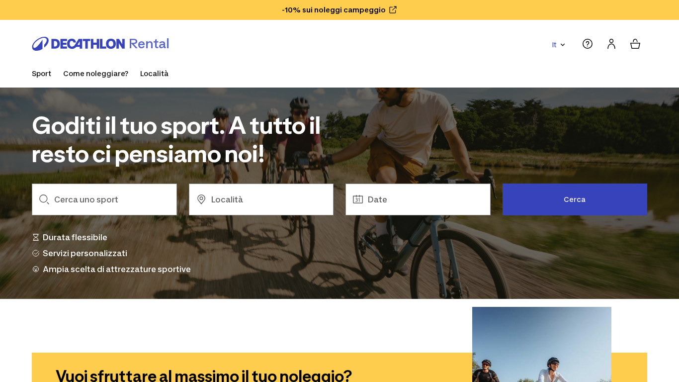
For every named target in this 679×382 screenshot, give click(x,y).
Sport (41, 73)
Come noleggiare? (95, 73)
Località (154, 73)
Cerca (575, 199)
